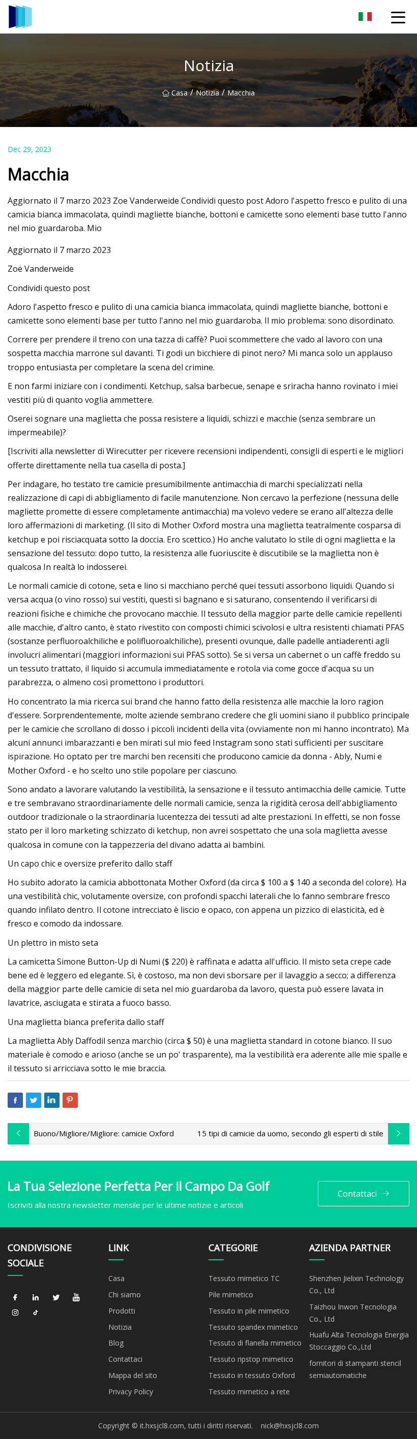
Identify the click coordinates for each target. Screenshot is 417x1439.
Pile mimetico (230, 1294)
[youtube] (76, 1297)
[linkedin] (35, 1297)
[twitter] (56, 1297)
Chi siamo (124, 1294)
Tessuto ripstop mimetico (250, 1359)
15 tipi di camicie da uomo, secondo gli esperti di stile (290, 1133)
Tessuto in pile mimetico (248, 1311)
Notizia (207, 93)
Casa (179, 93)
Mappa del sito (132, 1375)
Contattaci (357, 1193)
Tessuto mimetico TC (244, 1278)
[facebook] (15, 1297)
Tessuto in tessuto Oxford (251, 1375)
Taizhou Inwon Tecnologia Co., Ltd (353, 1313)
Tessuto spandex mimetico (253, 1327)
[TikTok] (35, 1313)
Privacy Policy (130, 1391)
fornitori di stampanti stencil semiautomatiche (355, 1369)
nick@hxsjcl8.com (290, 1425)
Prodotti (121, 1311)
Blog (116, 1343)
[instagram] (15, 1313)
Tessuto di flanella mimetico (255, 1343)
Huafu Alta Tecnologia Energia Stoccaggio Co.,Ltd (359, 1341)
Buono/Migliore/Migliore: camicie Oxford (104, 1133)
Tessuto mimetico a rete (249, 1391)
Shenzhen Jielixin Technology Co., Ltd (356, 1284)
